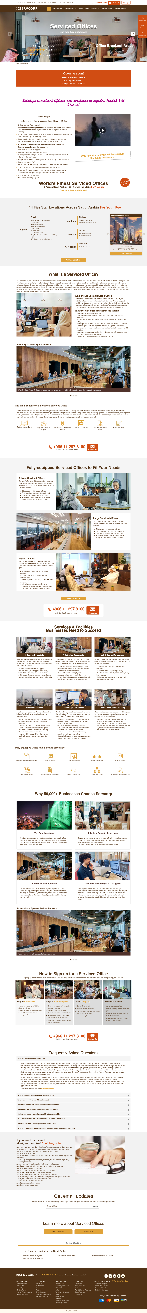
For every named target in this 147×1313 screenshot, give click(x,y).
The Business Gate (37, 233)
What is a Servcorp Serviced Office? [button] (73, 1058)
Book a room (79, 1288)
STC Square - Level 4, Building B (41, 239)
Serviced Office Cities (73, 1243)
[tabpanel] (126, 231)
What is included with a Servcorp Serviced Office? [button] (74, 1095)
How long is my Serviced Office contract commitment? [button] (74, 1109)
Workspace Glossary (62, 1300)
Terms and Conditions (62, 1292)
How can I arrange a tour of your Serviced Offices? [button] (74, 1123)
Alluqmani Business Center (87, 222)
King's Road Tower (85, 233)
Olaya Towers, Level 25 (73, 83)
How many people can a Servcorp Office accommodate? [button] (74, 1104)
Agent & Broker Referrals (83, 1290)
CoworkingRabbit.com (62, 1286)
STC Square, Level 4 (73, 80)
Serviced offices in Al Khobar (102, 1256)
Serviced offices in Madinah (33, 1258)
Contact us (78, 1284)
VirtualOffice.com (61, 1288)
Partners (38, 1290)
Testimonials (40, 1286)
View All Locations (74, 260)
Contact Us (142, 28)
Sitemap (58, 1298)
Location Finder (57, 8)
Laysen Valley (35, 222)
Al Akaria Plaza (35, 231)
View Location (126, 253)
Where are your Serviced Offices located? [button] (74, 1099)
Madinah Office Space (101, 1290)
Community (39, 1288)
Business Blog (30, 2)
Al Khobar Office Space (101, 1288)
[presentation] (69, 1206)
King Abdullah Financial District (40, 220)
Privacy (58, 1294)
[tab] (73, 1058)
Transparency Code (42, 1296)
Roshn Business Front (38, 226)
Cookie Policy (60, 1296)
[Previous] (121, 242)
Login (127, 3)
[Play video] (102, 130)
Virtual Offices (84, 8)
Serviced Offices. (47, 1089)
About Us (20, 2)
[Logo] (26, 8)
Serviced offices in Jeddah (67, 1256)
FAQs (57, 1290)
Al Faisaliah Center (37, 224)
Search (54, 2)
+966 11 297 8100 (100, 3)
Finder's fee (78, 1294)
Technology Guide (61, 1303)
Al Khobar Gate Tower (86, 247)
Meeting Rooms (107, 8)
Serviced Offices (70, 8)
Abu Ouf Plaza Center (86, 220)
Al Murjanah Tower (85, 236)
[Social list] (106, 1275)
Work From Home (22, 1294)
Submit (95, 1206)
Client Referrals (80, 1292)
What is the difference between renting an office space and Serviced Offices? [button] (74, 1128)
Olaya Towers (35, 228)
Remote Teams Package (24, 1292)
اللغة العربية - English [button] (65, 2)
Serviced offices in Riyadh (32, 1256)
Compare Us (89, 1232)
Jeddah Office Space (101, 1286)
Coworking (95, 8)
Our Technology (120, 8)
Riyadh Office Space (100, 1284)
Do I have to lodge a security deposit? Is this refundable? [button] (74, 1114)
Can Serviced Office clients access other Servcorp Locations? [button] (74, 1118)
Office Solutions (58, 1232)
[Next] (131, 242)
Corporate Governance (43, 1294)
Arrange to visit (142, 35)
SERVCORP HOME (42, 2)
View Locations (73, 598)
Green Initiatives (41, 1292)
